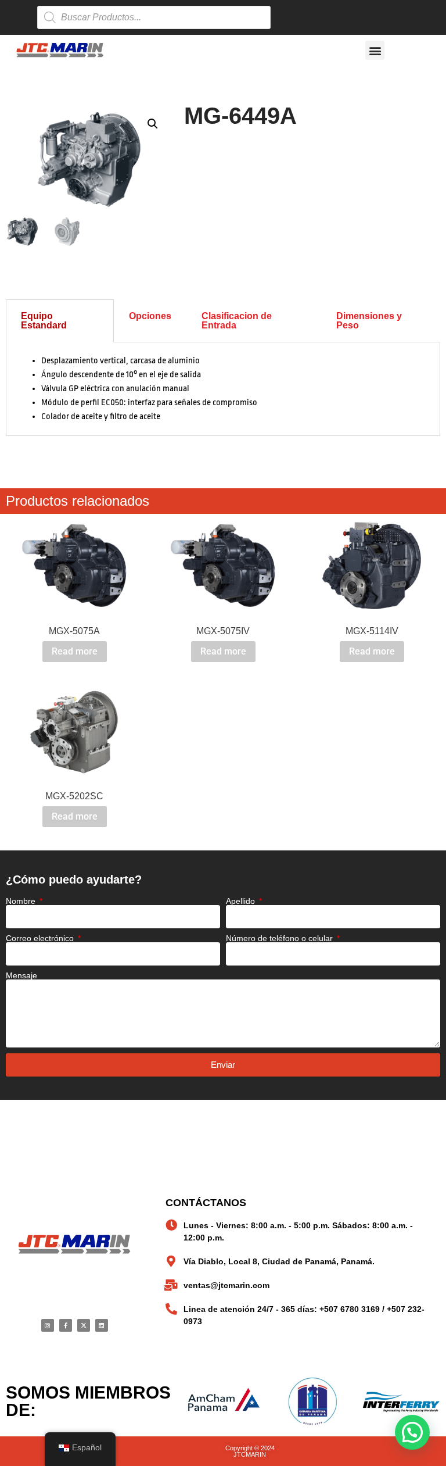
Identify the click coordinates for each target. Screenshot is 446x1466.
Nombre (22, 901)
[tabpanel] (223, 389)
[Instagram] (47, 1325)
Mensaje (21, 975)
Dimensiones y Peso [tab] (369, 320)
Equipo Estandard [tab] (44, 320)
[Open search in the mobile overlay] (154, 17)
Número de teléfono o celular (280, 938)
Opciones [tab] (150, 316)
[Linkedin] (101, 1325)
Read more (75, 651)
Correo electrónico (41, 938)
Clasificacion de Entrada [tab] (237, 320)
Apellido (241, 901)
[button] (374, 50)
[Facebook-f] (65, 1325)
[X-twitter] (83, 1325)
